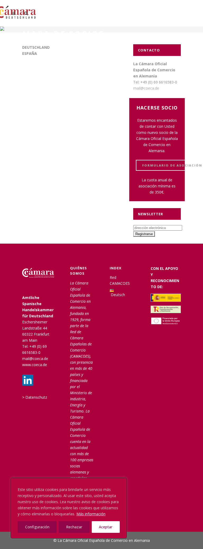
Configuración (37, 526)
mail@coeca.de (146, 88)
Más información (90, 513)
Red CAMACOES (120, 280)
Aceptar (105, 526)
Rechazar (74, 526)
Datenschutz (36, 397)
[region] (69, 508)
